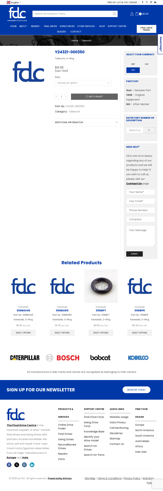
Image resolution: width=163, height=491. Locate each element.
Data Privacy (118, 422)
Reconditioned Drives (67, 446)
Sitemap (115, 438)
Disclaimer (116, 433)
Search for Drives (90, 447)
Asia (25, 457)
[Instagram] (151, 2)
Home (13, 26)
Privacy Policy (132, 478)
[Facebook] (143, 2)
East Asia (140, 452)
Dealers (61, 31)
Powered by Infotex (60, 478)
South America (144, 436)
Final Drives (50, 26)
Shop (102, 26)
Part (57, 77)
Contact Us (134, 183)
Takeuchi (86, 40)
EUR (146, 64)
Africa (139, 446)
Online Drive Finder (65, 426)
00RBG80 (62, 310)
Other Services (86, 26)
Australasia (142, 441)
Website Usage (119, 417)
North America (144, 430)
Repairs (62, 454)
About (23, 26)
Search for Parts (94, 455)
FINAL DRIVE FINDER (146, 29)
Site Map (90, 478)
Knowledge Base (94, 431)
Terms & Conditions (109, 478)
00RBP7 (101, 310)
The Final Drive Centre (21, 425)
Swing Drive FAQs (91, 424)
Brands (35, 26)
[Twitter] (147, 2)
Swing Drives (67, 26)
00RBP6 (140, 310)
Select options (23, 332)
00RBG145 (23, 310)
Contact (76, 31)
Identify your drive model (91, 438)
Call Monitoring (119, 428)
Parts (61, 459)
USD (133, 70)
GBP (133, 64)
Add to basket (96, 96)
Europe (11, 457)
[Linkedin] (155, 2)
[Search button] (114, 14)
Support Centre (117, 26)
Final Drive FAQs (94, 417)
